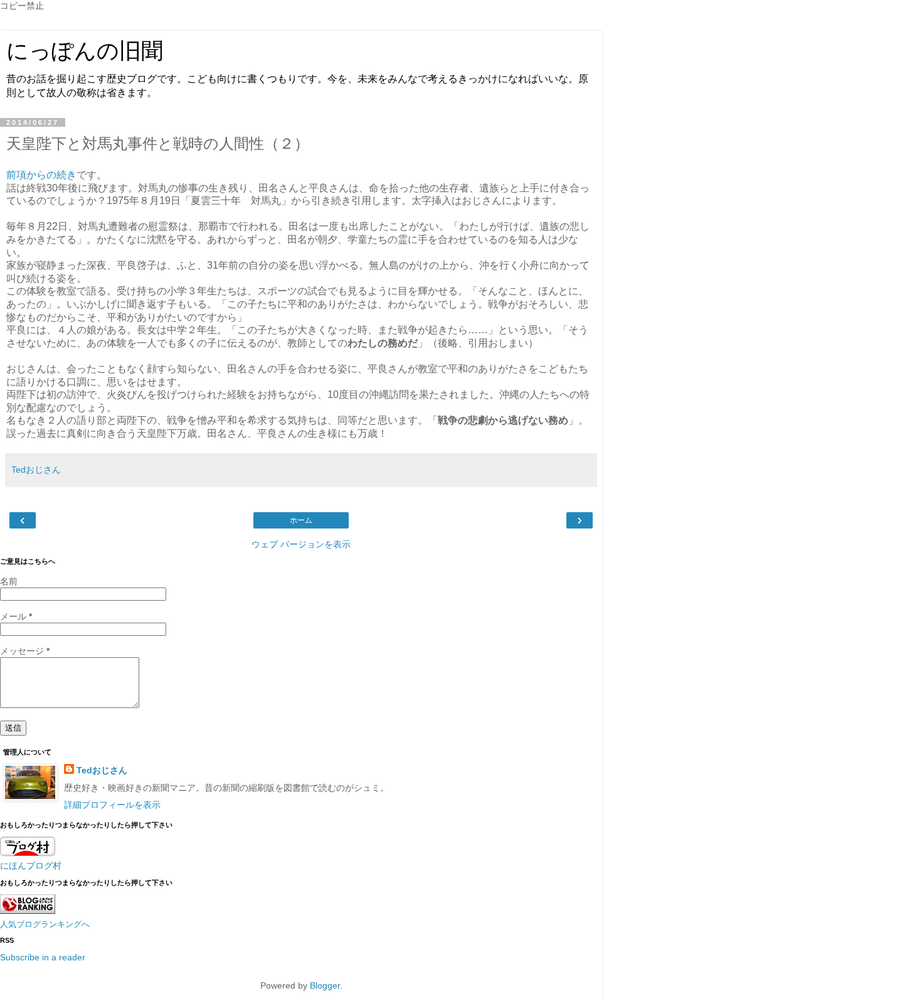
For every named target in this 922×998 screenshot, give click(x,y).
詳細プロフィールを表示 (112, 805)
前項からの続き (41, 174)
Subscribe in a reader (42, 957)
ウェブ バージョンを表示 (301, 544)
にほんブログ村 (30, 866)
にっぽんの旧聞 (84, 51)
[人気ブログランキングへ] (27, 911)
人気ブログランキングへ (45, 924)
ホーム (301, 520)
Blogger (325, 985)
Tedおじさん (102, 770)
